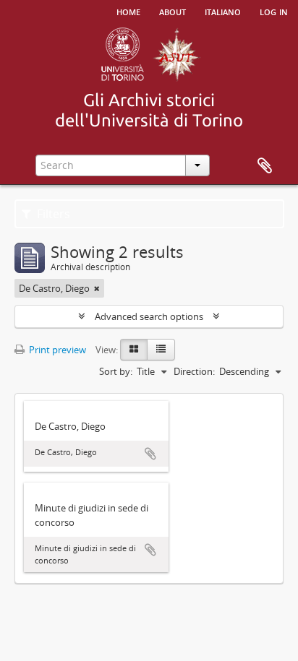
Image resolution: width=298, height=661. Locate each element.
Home (128, 11)
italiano (223, 11)
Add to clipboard (150, 453)
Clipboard (265, 166)
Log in (274, 11)
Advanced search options (149, 316)
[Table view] (161, 349)
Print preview (56, 349)
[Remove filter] (97, 288)
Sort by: (115, 371)
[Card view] (134, 349)
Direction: (194, 371)
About (172, 11)
